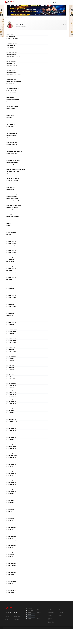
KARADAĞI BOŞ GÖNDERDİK (11, 92)
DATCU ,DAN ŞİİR (9, 511)
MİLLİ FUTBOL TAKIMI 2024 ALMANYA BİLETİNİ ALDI (15, 169)
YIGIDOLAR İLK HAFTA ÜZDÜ (11, 41)
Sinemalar (50, 618)
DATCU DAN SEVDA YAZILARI (11, 421)
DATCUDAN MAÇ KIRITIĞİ (11, 243)
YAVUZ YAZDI (8, 234)
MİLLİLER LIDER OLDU (10, 97)
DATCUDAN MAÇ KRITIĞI (10, 347)
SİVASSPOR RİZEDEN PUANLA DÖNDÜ (13, 56)
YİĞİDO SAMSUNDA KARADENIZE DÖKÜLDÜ (14, 151)
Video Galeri (30, 610)
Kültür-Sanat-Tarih (25, 2)
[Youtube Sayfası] (11, 612)
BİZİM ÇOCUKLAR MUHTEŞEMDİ (12, 110)
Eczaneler (50, 614)
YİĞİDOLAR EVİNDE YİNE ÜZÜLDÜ (12, 198)
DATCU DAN (8, 376)
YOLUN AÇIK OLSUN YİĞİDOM (11, 43)
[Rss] (15, 612)
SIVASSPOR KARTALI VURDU (11, 142)
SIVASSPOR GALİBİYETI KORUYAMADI (13, 146)
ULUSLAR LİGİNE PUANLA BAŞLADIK (12, 99)
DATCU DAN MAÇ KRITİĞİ (10, 552)
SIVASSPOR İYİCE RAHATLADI (11, 135)
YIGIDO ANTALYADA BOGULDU (11, 144)
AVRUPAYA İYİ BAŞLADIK (10, 212)
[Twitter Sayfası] (7, 612)
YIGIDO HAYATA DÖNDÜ (10, 124)
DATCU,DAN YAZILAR (10, 417)
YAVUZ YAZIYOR (9, 214)
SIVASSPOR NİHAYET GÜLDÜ (11, 65)
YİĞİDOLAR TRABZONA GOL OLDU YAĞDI (13, 203)
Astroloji (60, 615)
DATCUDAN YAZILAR (10, 288)
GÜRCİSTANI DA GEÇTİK (10, 36)
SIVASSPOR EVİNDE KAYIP (11, 104)
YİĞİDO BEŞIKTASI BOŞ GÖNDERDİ (12, 216)
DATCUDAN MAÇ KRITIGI (10, 378)
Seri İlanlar (50, 619)
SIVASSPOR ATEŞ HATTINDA (11, 54)
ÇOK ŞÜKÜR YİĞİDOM (10, 47)
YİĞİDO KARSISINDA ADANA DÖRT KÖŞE (13, 131)
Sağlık (45, 2)
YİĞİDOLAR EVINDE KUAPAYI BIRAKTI (13, 137)
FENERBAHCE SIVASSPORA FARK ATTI (13, 160)
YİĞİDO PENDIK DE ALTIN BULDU (12, 173)
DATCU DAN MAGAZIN (10, 308)
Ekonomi (37, 2)
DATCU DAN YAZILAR (10, 358)
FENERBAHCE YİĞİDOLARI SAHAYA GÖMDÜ (14, 81)
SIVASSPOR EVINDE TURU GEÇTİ (12, 149)
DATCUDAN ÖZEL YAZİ (10, 387)
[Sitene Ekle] (18, 612)
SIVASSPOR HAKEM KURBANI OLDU (12, 155)
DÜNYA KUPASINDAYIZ (10, 32)
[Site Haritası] (17, 612)
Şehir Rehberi (50, 621)
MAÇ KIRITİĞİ (8, 225)
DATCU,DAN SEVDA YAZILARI (11, 513)
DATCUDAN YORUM (10, 372)
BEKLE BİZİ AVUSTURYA (10, 115)
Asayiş (52, 2)
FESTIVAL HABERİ (9, 315)
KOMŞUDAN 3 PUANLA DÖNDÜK (12, 38)
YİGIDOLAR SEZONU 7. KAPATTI (12, 119)
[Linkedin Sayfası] (13, 612)
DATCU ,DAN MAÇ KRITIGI (11, 525)
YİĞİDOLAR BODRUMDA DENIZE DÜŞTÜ (13, 77)
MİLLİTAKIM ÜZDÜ (9, 209)
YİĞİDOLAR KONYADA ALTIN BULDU (12, 158)
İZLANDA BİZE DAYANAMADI (11, 90)
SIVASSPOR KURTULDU (10, 189)
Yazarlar (11, 17)
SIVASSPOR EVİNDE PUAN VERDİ (12, 207)
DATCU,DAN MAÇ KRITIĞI (11, 419)
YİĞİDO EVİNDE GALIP (10, 83)
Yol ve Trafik (50, 611)
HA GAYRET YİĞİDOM (10, 59)
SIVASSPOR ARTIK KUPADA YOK (12, 68)
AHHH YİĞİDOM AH (9, 167)
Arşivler (29, 614)
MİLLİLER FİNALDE (9, 34)
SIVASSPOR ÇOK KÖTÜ (10, 63)
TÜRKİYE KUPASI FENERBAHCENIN (12, 185)
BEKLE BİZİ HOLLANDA (10, 113)
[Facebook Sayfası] (5, 612)
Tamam (64, 627)
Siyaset (42, 2)
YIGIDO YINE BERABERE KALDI (11, 133)
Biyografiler (61, 612)
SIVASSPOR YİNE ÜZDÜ (10, 221)
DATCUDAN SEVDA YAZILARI (11, 329)
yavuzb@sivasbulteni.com (21, 26)
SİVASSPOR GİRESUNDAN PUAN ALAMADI (13, 205)
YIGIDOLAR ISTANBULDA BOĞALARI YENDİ (13, 122)
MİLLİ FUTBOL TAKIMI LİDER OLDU (12, 182)
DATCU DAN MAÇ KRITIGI (11, 385)
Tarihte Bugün (50, 616)
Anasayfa (7, 17)
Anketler (60, 611)
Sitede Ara (61, 609)
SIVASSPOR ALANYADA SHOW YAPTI (13, 218)
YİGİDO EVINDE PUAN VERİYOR (11, 176)
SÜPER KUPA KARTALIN (10, 108)
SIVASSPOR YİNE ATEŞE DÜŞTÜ (11, 191)
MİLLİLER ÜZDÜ (9, 117)
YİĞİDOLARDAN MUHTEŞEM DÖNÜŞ (12, 88)
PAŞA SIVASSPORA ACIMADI (11, 50)
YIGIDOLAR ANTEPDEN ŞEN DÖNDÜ (12, 178)
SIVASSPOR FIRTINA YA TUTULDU (12, 162)
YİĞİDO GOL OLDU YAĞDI (10, 70)
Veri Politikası (7, 619)
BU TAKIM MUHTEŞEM (10, 126)
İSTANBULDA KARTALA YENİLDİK (12, 101)
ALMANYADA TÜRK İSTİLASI (11, 164)
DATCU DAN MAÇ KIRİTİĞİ (11, 254)
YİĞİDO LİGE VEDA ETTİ (10, 45)
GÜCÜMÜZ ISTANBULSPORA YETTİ (12, 153)
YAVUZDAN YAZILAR (10, 275)
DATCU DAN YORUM (10, 345)
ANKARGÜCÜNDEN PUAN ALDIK (12, 140)
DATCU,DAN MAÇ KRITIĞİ (11, 480)
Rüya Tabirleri (61, 614)
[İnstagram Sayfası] (9, 612)
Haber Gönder (16, 619)
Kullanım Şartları (17, 616)
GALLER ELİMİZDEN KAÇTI (11, 79)
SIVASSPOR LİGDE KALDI (10, 187)
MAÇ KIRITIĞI (8, 223)
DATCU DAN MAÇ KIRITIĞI (11, 327)
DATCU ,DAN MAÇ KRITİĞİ (11, 536)
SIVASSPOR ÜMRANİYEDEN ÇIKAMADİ (13, 194)
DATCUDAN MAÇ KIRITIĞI (11, 281)
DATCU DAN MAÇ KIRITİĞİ (11, 257)
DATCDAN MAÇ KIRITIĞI (10, 245)
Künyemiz (30, 616)
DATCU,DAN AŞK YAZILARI (11, 426)
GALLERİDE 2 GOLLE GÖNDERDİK (12, 180)
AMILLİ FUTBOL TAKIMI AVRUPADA (12, 171)
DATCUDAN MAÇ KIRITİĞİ (11, 241)
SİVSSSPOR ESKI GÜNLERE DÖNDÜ (12, 200)
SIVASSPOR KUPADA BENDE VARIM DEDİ (13, 74)
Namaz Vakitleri (51, 612)
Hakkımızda (7, 616)
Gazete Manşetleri (51, 622)
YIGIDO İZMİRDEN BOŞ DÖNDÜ (11, 95)
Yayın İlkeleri (7, 618)
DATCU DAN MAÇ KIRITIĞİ (11, 232)
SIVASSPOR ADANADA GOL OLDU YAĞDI (13, 86)
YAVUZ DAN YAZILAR (10, 259)
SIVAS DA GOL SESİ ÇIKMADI (11, 196)
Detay (59, 627)
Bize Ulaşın (30, 618)
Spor (49, 2)
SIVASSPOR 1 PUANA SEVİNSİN (11, 72)
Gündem (33, 2)
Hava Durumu (50, 609)
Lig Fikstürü (50, 615)
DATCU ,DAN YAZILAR (10, 534)
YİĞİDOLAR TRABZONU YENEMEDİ (12, 106)
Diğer (56, 2)
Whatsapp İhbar (17, 618)
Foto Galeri (30, 608)
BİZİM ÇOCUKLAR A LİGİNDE (11, 61)
